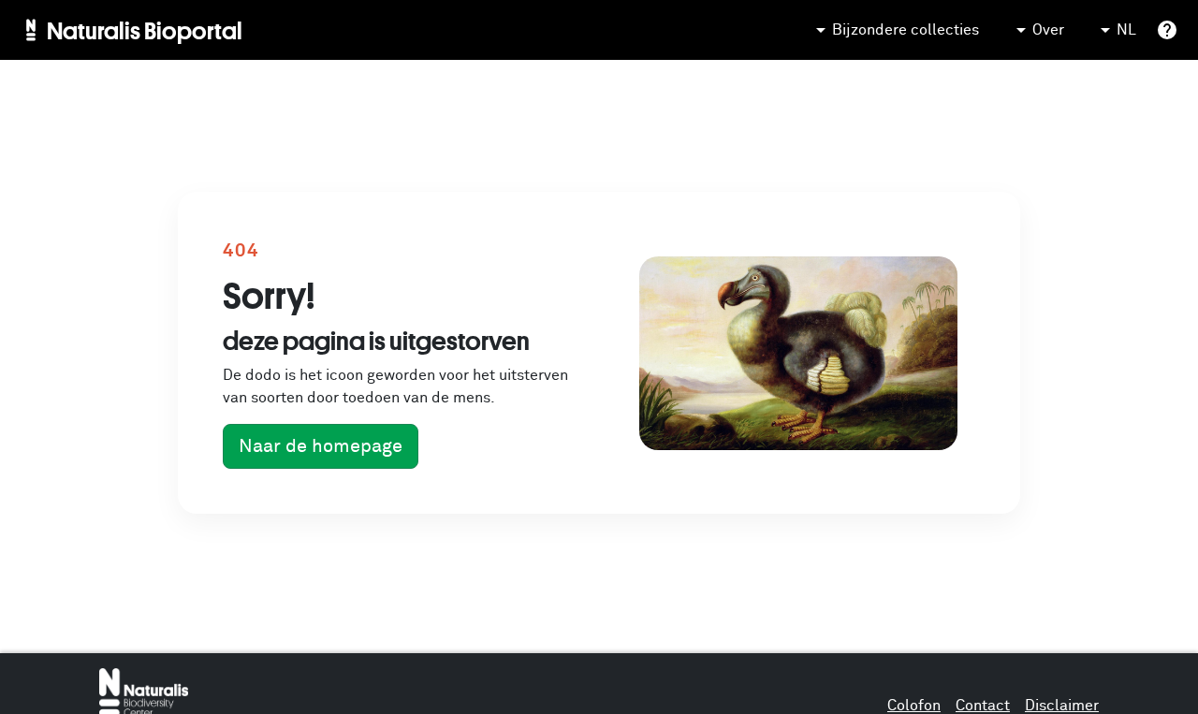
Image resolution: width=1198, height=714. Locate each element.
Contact (983, 705)
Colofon (914, 705)
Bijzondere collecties (905, 29)
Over (1048, 29)
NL (1126, 29)
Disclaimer (1062, 705)
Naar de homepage (320, 446)
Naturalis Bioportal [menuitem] (144, 30)
